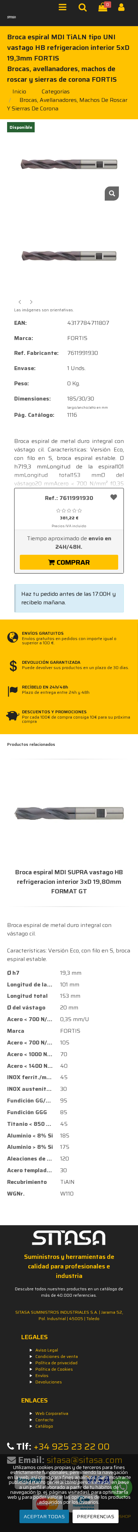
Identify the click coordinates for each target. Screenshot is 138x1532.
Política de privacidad (56, 1362)
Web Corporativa (51, 1413)
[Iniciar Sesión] (124, 9)
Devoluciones (48, 1381)
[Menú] (64, 9)
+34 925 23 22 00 (72, 1446)
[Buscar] (84, 9)
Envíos (41, 1375)
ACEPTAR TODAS (44, 1516)
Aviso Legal (46, 1350)
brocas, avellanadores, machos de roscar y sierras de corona (67, 104)
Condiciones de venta (56, 1356)
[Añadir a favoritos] (114, 497)
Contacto (44, 1419)
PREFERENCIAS (95, 1516)
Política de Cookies (54, 1369)
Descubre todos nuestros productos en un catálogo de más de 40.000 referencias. (69, 1291)
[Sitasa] (11, 17)
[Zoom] (112, 193)
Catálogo (44, 1426)
